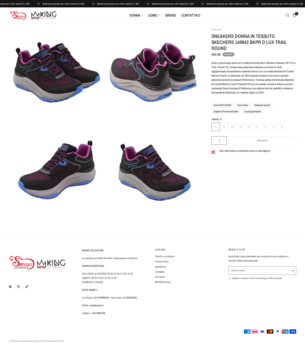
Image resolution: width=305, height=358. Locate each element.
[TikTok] (29, 286)
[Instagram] (21, 287)
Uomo (152, 15)
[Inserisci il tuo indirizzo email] (292, 270)
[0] (293, 15)
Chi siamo (160, 277)
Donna (135, 15)
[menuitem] (136, 15)
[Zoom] (97, 35)
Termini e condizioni (165, 256)
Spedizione (160, 266)
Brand (170, 15)
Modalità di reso (163, 282)
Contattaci (190, 15)
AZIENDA (160, 249)
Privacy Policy (162, 261)
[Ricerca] (287, 15)
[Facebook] (13, 287)
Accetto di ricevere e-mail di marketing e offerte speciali (257, 278)
